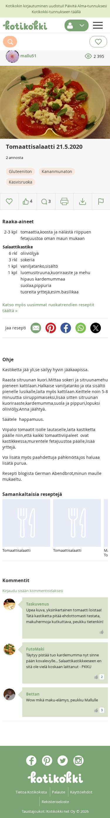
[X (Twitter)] (95, 328)
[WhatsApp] (80, 328)
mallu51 (27, 55)
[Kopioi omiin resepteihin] (82, 201)
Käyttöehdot (81, 792)
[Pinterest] (50, 328)
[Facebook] (65, 328)
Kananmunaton (57, 171)
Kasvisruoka (20, 182)
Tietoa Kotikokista (31, 792)
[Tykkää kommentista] (101, 632)
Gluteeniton (20, 171)
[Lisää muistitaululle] (9, 201)
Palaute (58, 792)
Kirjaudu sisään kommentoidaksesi (32, 590)
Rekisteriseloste (55, 801)
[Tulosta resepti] (64, 201)
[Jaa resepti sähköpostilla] (36, 328)
